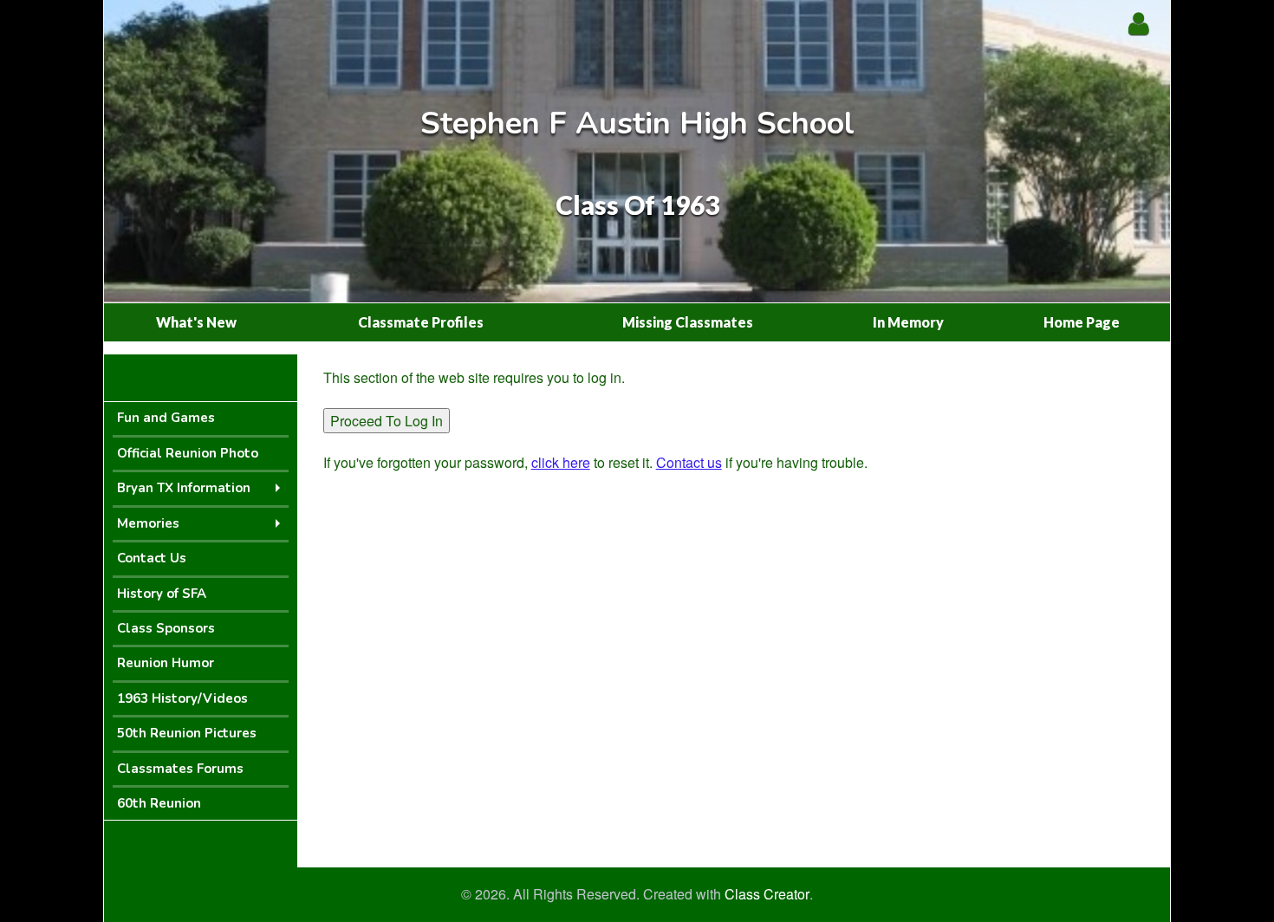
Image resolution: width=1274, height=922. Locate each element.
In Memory (908, 322)
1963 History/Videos (182, 698)
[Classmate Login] (1138, 23)
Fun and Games (166, 417)
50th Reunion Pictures (187, 733)
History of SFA (161, 593)
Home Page (1081, 322)
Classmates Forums (180, 768)
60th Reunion (159, 803)
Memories (148, 523)
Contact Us (151, 558)
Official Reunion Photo (187, 453)
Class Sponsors (166, 628)
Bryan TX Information (183, 488)
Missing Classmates (687, 322)
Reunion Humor (165, 663)
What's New (196, 322)
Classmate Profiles (421, 322)
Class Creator (767, 894)
